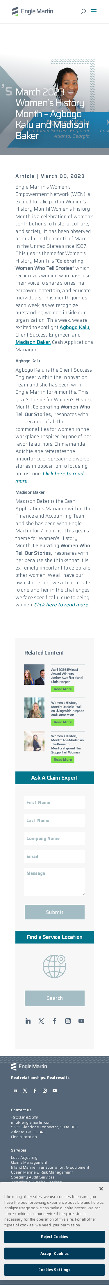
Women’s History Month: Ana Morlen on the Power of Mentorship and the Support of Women (67, 744)
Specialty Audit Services (33, 1177)
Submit (55, 912)
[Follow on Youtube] (81, 1021)
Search (55, 998)
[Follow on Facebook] (54, 1021)
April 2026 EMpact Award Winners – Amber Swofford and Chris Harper (66, 675)
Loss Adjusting (24, 1157)
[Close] (101, 1188)
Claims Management (29, 1162)
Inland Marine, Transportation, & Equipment (50, 1167)
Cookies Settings (54, 1270)
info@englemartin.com (31, 1122)
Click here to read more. (49, 477)
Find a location (24, 1137)
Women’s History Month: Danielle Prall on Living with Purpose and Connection (67, 708)
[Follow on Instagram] (68, 1021)
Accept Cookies (54, 1253)
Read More (63, 689)
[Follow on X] (41, 1021)
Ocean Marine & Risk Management (42, 1172)
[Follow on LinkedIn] (28, 1021)
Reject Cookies (54, 1237)
